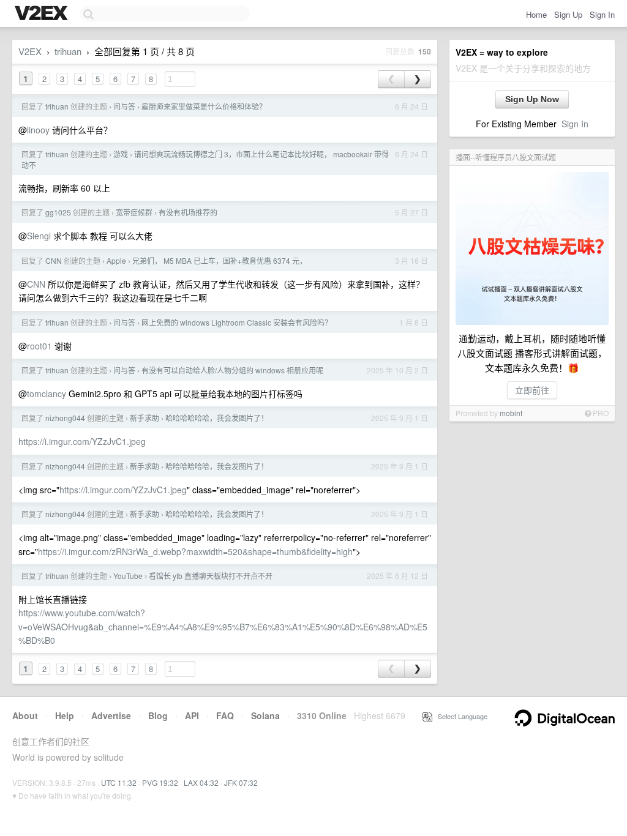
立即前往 (532, 390)
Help (64, 715)
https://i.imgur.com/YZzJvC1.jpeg (82, 441)
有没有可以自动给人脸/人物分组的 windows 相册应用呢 (232, 370)
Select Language (459, 716)
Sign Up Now (532, 99)
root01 (39, 346)
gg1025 (58, 212)
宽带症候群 (134, 212)
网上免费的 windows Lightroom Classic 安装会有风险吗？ (236, 322)
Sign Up (568, 14)
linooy (38, 130)
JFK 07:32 (241, 782)
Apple (116, 260)
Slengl (39, 236)
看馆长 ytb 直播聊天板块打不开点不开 (210, 575)
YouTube (128, 575)
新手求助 (144, 417)
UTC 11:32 (119, 782)
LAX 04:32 (201, 782)
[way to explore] (42, 14)
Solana (265, 715)
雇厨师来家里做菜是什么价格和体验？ (203, 106)
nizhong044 (65, 417)
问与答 (124, 106)
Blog (158, 715)
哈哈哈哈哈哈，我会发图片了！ (216, 417)
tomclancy (46, 393)
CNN (53, 260)
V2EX (30, 51)
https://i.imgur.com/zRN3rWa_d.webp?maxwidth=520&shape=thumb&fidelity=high (195, 551)
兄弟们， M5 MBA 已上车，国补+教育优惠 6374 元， (219, 260)
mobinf (511, 413)
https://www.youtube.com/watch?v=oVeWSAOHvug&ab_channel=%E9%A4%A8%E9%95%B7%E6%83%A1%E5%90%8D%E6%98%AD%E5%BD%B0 (222, 626)
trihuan (67, 51)
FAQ (225, 715)
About (25, 715)
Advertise (111, 715)
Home (536, 14)
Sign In (602, 14)
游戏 (120, 154)
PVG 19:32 (160, 782)
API (192, 715)
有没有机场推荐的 (188, 212)
